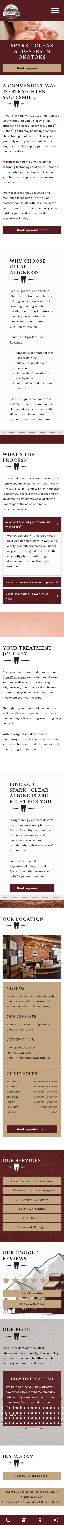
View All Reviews (32, 1293)
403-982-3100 (26, 1047)
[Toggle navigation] (55, 10)
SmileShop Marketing (34, 1496)
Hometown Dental (18, 161)
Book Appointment (32, 68)
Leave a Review (32, 1304)
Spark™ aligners (14, 677)
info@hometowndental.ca (33, 1057)
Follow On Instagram (32, 1480)
